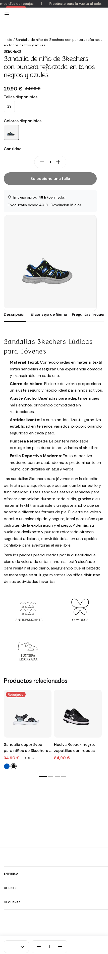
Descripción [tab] (15, 314)
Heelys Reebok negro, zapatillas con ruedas (74, 747)
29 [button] (9, 106)
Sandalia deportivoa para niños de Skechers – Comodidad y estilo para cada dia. (27, 748)
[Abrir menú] (7, 15)
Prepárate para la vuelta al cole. (75, 4)
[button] (43, 776)
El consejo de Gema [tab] (49, 314)
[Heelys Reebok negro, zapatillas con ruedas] (78, 714)
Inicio (8, 39)
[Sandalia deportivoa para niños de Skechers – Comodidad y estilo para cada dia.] (27, 714)
